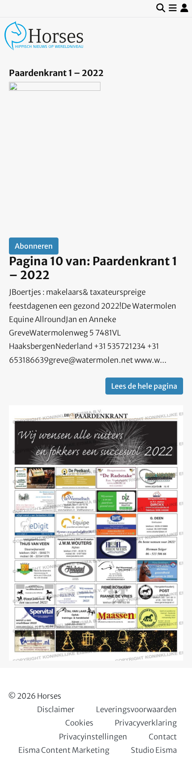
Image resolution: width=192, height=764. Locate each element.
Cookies (79, 723)
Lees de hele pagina (144, 386)
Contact (163, 737)
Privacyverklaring (146, 723)
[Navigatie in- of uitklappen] (173, 8)
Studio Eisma (154, 750)
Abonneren (34, 246)
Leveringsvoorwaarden (136, 709)
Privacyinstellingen (93, 737)
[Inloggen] (184, 8)
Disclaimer (56, 709)
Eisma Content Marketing (63, 750)
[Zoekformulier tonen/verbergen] (160, 8)
